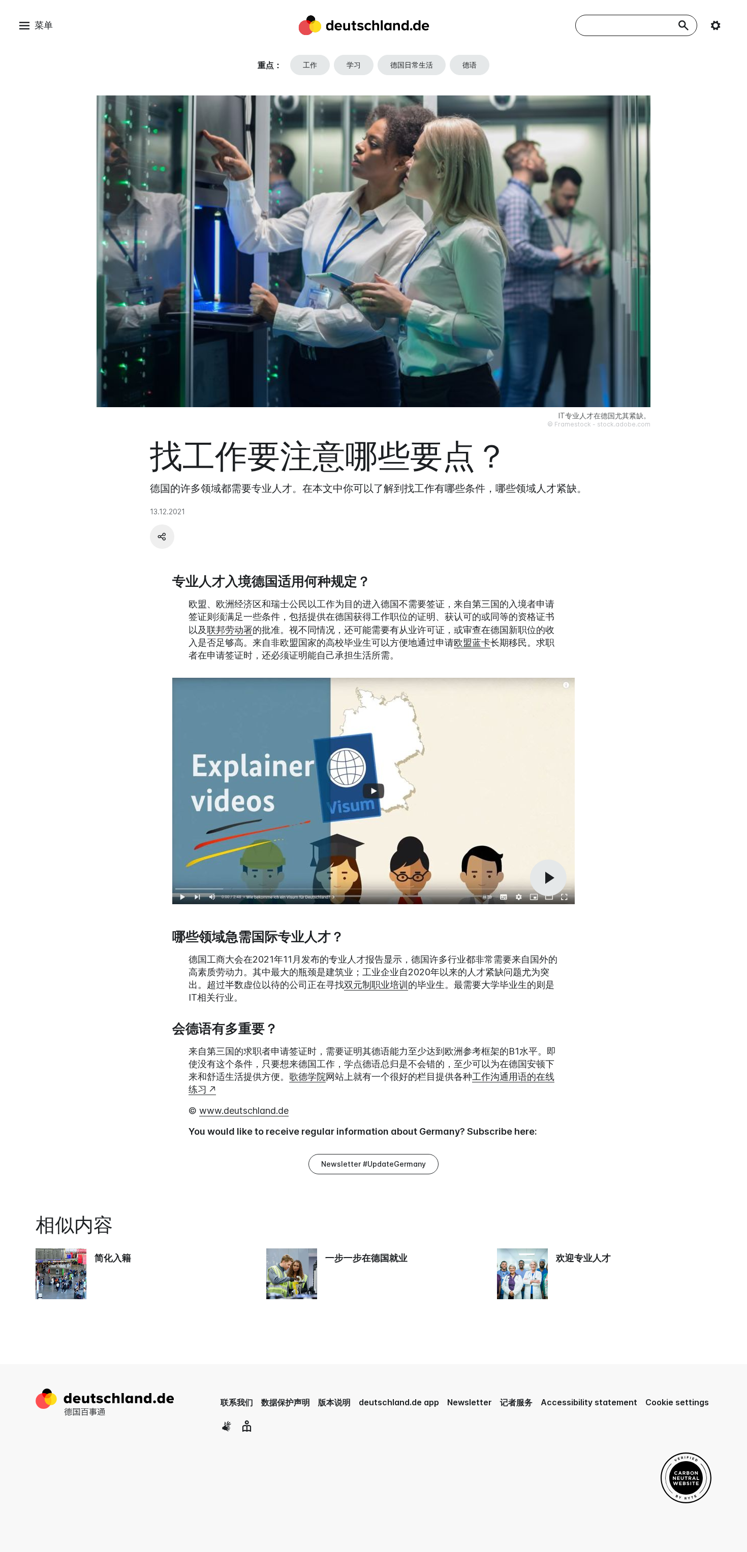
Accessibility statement (589, 1402)
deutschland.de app (399, 1402)
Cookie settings (677, 1402)
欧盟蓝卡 (472, 642)
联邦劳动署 (230, 629)
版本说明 (334, 1402)
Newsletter (469, 1402)
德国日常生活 (411, 64)
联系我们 (237, 1402)
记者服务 (516, 1402)
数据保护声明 (285, 1402)
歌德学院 (307, 1076)
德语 (469, 64)
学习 (354, 64)
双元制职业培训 (376, 984)
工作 (310, 64)
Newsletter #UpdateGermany (373, 1164)
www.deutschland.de (244, 1110)
